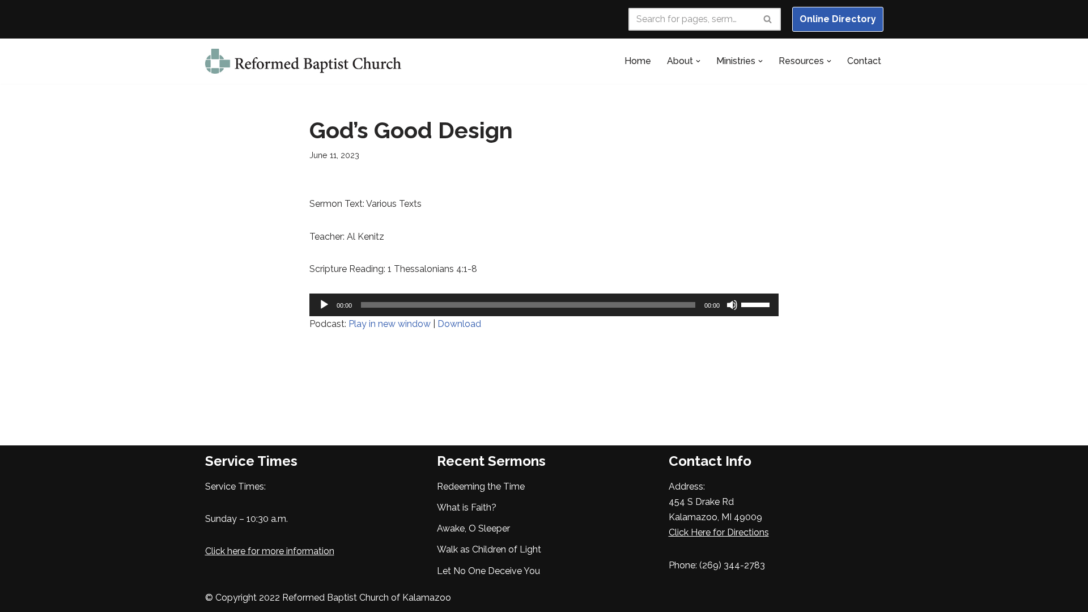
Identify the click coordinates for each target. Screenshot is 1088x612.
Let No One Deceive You (488, 571)
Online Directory (838, 19)
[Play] (324, 305)
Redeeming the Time (481, 486)
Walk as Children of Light (489, 549)
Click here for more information (269, 551)
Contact (864, 61)
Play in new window (389, 323)
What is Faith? (466, 507)
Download (459, 323)
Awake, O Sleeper (473, 528)
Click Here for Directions (719, 532)
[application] (544, 305)
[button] (698, 61)
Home (637, 61)
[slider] (757, 304)
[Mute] (732, 305)
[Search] (768, 19)
